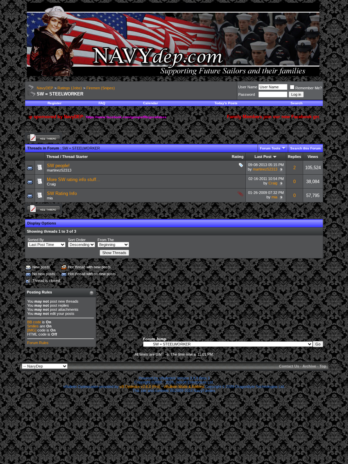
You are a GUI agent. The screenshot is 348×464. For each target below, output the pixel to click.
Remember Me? (308, 88)
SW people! (58, 165)
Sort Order (77, 240)
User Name (247, 87)
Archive (309, 366)
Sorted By (36, 240)
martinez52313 (59, 170)
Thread (53, 157)
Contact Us (289, 366)
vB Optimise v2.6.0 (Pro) (140, 387)
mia (50, 198)
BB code (34, 322)
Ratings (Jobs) (69, 88)
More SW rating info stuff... (73, 179)
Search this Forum (305, 148)
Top (322, 366)
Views (313, 157)
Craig (51, 184)
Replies (294, 157)
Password (246, 94)
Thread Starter (75, 157)
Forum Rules (38, 343)
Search (296, 103)
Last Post (263, 157)
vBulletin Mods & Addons (184, 387)
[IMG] (31, 330)
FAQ (102, 103)
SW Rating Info (62, 193)
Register (55, 103)
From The (106, 240)
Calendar (150, 103)
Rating (238, 157)
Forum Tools (270, 148)
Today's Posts (226, 103)
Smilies (33, 326)
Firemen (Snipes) (100, 88)
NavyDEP (45, 88)
